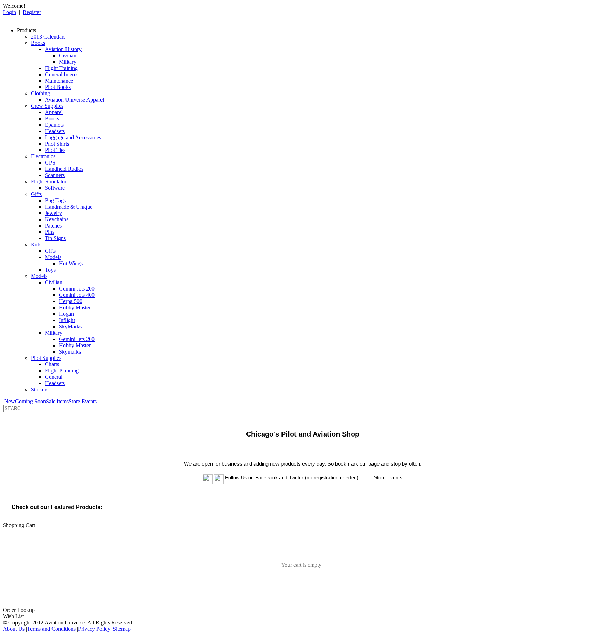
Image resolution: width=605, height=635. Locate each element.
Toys (50, 270)
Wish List (13, 616)
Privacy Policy (94, 629)
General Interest (62, 74)
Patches (53, 226)
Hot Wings (71, 263)
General (53, 377)
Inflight (67, 320)
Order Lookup (19, 610)
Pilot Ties (55, 150)
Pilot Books (58, 87)
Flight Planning (62, 371)
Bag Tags (55, 200)
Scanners (55, 175)
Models (53, 257)
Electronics (43, 156)
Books (38, 43)
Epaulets (54, 125)
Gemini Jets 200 (77, 289)
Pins (49, 232)
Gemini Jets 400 (77, 295)
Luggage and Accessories (73, 137)
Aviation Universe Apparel (74, 100)
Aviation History (63, 49)
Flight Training (61, 68)
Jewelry (53, 213)
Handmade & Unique (68, 207)
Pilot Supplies (46, 358)
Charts (52, 364)
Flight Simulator (49, 181)
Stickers (39, 389)
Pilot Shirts (57, 144)
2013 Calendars (48, 37)
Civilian (67, 55)
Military (67, 62)
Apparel (54, 112)
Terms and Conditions (51, 629)
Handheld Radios (64, 169)
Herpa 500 (70, 301)
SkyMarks (70, 326)
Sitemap (122, 629)
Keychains (56, 219)
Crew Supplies (47, 106)
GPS (50, 163)
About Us (14, 629)
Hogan (66, 314)
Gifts (36, 194)
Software (55, 188)
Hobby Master (75, 307)
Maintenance (59, 81)
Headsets (55, 131)
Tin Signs (55, 238)
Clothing (40, 93)
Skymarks (70, 352)
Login (9, 12)
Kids (36, 244)
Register (32, 12)
